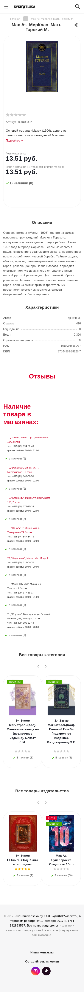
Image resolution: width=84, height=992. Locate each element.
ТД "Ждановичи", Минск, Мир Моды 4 (27, 558)
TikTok (46, 971)
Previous (38, 666)
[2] (12, 115)
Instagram (35, 971)
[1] (8, 115)
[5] (24, 115)
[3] (16, 115)
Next (45, 666)
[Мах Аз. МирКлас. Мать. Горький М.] (42, 67)
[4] (20, 115)
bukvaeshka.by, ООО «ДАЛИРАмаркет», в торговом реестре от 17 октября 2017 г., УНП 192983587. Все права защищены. (45, 920)
